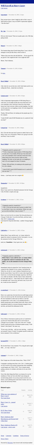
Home (2, 435)
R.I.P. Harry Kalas (6, 410)
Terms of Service (24, 435)
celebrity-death (11, 427)
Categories (8, 435)
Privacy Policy (4, 439)
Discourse (10, 442)
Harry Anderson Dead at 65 (9, 425)
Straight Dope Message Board (9, 1)
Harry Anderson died (7, 417)
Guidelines (16, 435)
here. (4, 73)
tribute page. (11, 219)
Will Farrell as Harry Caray (13, 5)
